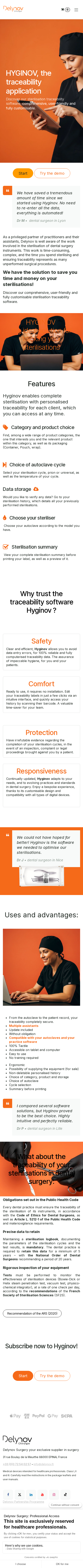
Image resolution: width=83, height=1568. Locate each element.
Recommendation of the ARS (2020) (32, 1313)
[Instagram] (54, 1494)
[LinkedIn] (31, 1494)
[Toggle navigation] (76, 10)
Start (23, 173)
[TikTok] (65, 1494)
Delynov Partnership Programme (23, 1501)
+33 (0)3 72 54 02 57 (17, 1464)
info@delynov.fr (44, 1464)
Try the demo (52, 173)
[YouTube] (42, 1494)
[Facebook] (8, 1494)
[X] (19, 1494)
